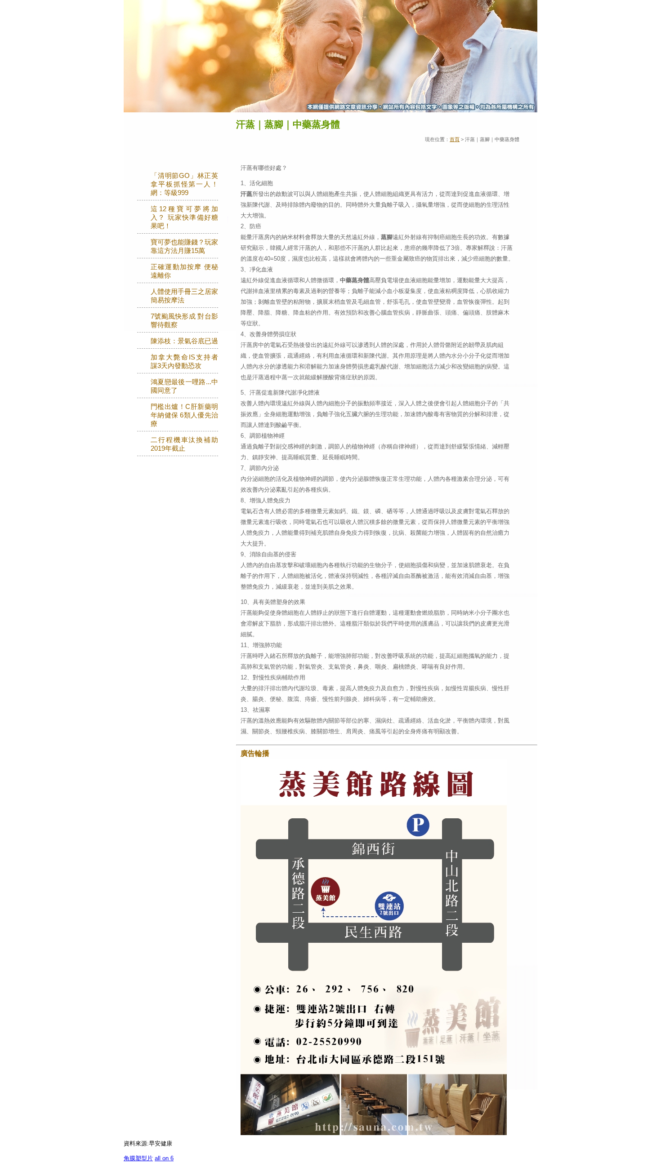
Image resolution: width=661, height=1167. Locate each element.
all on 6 (164, 1158)
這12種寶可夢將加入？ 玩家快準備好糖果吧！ (184, 217)
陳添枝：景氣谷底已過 (184, 341)
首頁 (455, 139)
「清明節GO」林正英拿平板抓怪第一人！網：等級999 (184, 184)
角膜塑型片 (138, 1158)
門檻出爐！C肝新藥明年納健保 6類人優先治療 (184, 415)
